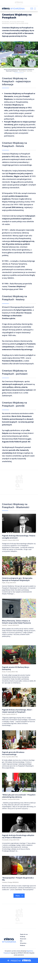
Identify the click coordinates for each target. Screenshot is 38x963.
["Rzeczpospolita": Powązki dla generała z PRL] (19, 868)
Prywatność (7, 953)
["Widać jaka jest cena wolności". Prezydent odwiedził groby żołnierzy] (19, 785)
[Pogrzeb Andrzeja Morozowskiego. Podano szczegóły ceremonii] (19, 526)
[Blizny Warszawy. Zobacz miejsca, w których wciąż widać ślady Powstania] (19, 611)
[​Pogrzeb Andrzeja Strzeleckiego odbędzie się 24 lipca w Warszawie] (19, 825)
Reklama (22, 945)
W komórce (23, 943)
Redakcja (22, 936)
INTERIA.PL (20, 953)
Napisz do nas (24, 934)
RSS (21, 941)
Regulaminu (30, 951)
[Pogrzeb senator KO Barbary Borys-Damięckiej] (19, 657)
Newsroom (23, 939)
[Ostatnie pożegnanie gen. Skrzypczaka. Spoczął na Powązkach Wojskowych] (19, 568)
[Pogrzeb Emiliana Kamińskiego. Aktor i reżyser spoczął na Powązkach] (19, 700)
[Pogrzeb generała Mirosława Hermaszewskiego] (19, 742)
